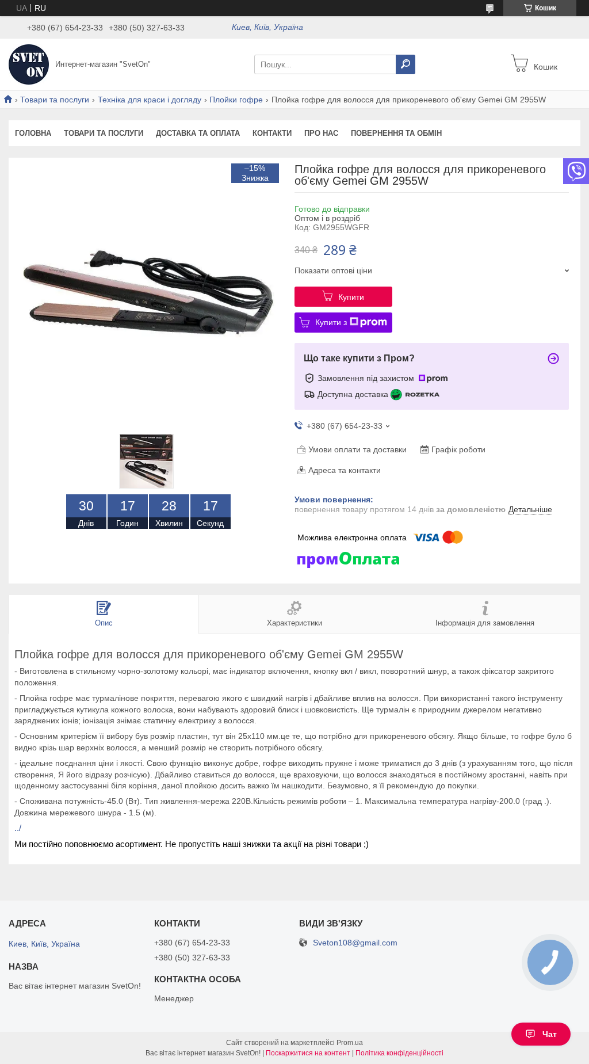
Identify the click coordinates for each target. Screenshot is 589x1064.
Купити (351, 297)
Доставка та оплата (198, 133)
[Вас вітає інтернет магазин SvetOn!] (29, 63)
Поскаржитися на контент (308, 1053)
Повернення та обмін (396, 133)
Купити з (331, 322)
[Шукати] (405, 64)
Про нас (321, 133)
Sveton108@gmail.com (355, 943)
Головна (33, 133)
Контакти (272, 133)
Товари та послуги (54, 99)
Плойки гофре (236, 99)
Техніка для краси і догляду (149, 99)
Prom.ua (349, 1043)
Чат (549, 1034)
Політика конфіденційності (399, 1053)
